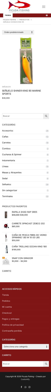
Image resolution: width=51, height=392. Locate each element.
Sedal (5, 178)
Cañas (5, 136)
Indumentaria (8, 160)
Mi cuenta (7, 307)
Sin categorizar (9, 190)
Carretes (6, 142)
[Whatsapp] (26, 387)
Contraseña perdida (12, 330)
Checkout (7, 313)
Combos (6, 148)
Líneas (5, 166)
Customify (25, 379)
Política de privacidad (13, 325)
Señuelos (6, 184)
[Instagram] (29, 387)
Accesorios (7, 130)
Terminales (7, 196)
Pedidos (6, 301)
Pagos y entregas (10, 319)
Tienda (8, 15)
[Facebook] (21, 387)
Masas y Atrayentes (11, 172)
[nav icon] (43, 6)
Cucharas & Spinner (11, 154)
